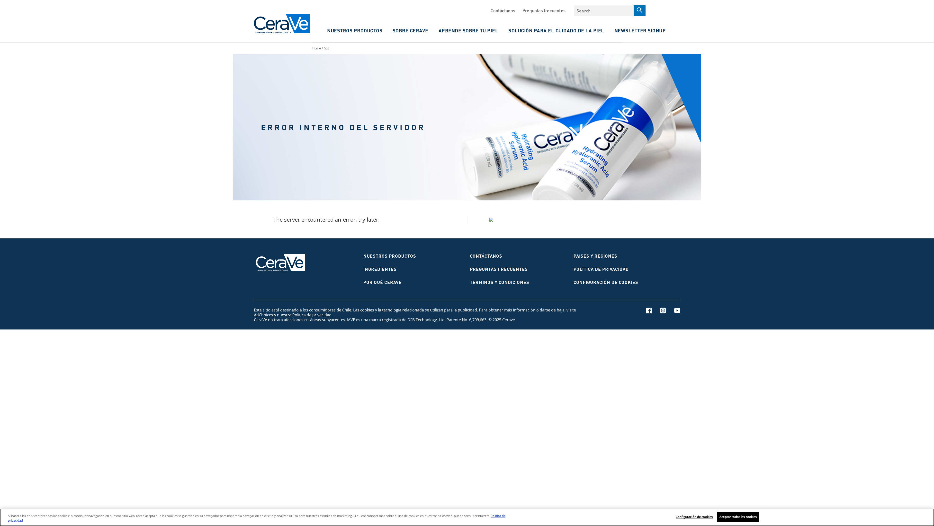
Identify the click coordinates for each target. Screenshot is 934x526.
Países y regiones (595, 256)
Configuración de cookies (694, 517)
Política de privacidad (601, 269)
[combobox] (604, 10)
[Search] (640, 10)
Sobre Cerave (410, 31)
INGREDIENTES (380, 269)
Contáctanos (503, 10)
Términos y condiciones (499, 282)
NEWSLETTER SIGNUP (640, 31)
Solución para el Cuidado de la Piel (556, 31)
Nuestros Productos (354, 31)
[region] (467, 517)
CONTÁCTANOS (486, 256)
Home (316, 48)
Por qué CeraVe (382, 282)
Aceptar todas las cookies (738, 517)
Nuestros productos (389, 256)
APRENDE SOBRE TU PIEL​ (468, 31)
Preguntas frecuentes (544, 10)
